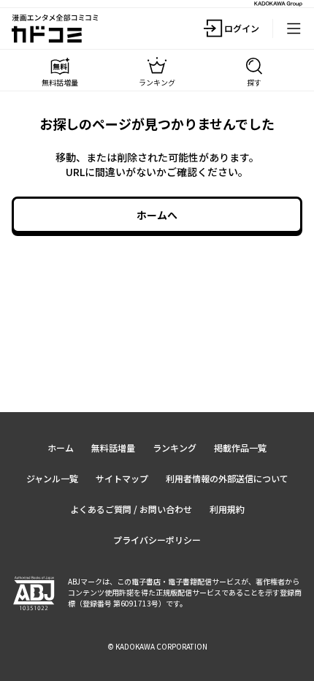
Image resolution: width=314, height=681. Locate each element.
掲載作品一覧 (240, 447)
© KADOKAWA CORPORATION (157, 646)
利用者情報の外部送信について (227, 478)
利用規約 (227, 509)
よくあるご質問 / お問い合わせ (131, 509)
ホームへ (157, 215)
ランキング (174, 447)
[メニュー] (293, 28)
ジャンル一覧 (52, 478)
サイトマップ (122, 478)
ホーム (60, 447)
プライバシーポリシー (157, 539)
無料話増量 (113, 447)
